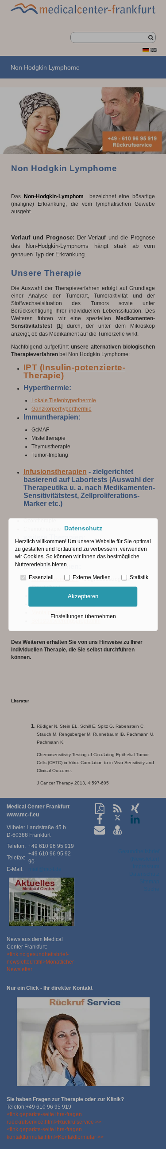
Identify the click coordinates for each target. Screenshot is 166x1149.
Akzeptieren (83, 596)
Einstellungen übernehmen (83, 616)
